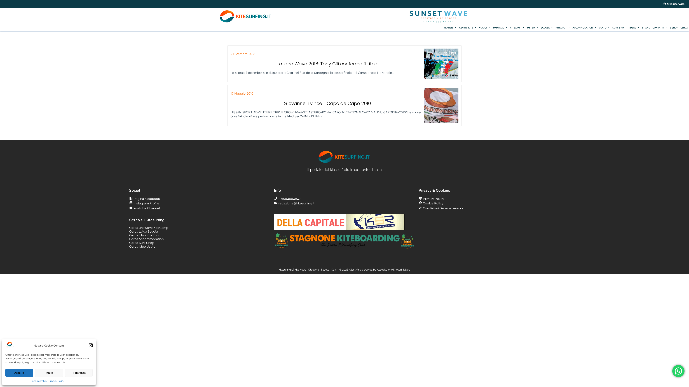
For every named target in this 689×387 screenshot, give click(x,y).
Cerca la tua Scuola (143, 231)
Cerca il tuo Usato (142, 246)
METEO (531, 27)
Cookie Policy (39, 381)
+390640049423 (290, 198)
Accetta (19, 372)
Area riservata (675, 4)
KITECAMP (515, 27)
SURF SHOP (618, 27)
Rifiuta (49, 372)
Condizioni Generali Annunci (443, 208)
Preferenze (79, 372)
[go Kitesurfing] (344, 162)
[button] (91, 345)
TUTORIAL (498, 27)
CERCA (684, 27)
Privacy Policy (56, 381)
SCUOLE (545, 27)
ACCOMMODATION (583, 27)
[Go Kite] (246, 22)
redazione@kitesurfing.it (296, 203)
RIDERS (632, 27)
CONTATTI (658, 27)
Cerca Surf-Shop (141, 243)
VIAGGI (483, 27)
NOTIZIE (448, 27)
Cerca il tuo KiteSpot (144, 235)
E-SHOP (674, 27)
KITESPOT (561, 27)
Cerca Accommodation (146, 239)
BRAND (646, 27)
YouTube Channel (146, 208)
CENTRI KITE (466, 27)
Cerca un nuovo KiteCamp (148, 228)
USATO (602, 27)
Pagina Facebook (146, 198)
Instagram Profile (146, 203)
